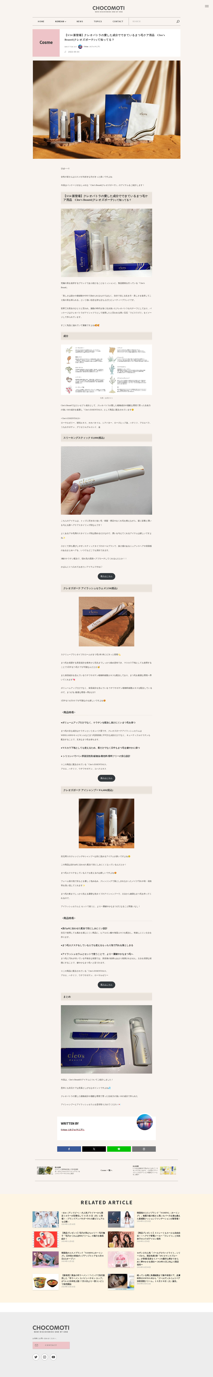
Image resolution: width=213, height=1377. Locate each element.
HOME (41, 21)
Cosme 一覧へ (106, 1170)
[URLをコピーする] (144, 1149)
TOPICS (98, 21)
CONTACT (118, 21)
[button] (69, 1149)
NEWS (80, 21)
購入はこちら (106, 576)
